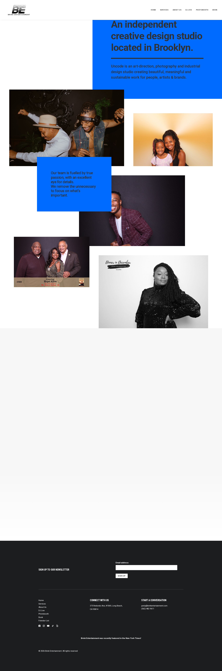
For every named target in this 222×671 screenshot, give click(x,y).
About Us (177, 10)
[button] (39, 626)
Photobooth (202, 10)
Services (164, 10)
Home (153, 10)
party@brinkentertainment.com (154, 606)
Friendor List (44, 620)
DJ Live (189, 10)
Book (214, 10)
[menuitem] (154, 10)
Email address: (122, 563)
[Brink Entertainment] (19, 9)
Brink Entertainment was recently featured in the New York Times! (111, 638)
